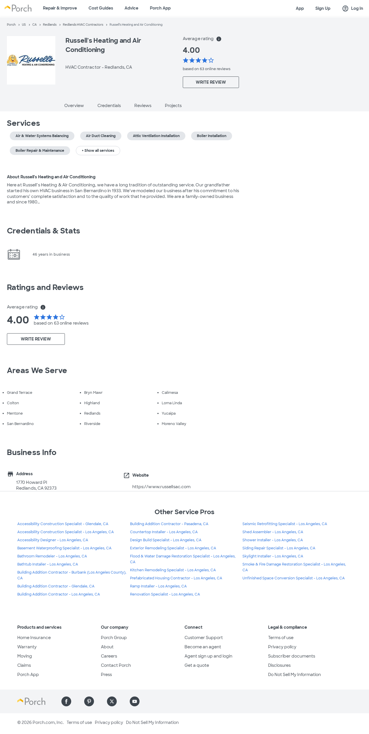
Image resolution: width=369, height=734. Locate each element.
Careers (109, 656)
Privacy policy (282, 646)
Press (106, 674)
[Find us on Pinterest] (89, 701)
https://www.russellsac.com (161, 486)
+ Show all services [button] (98, 150)
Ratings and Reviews (45, 287)
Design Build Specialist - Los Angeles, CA (166, 540)
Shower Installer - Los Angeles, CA (272, 540)
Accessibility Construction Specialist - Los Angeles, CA (65, 532)
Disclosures (279, 665)
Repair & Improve (60, 8)
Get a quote (196, 665)
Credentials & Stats (43, 231)
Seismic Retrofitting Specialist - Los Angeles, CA (284, 524)
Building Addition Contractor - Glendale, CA (56, 586)
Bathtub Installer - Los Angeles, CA (47, 564)
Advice (131, 8)
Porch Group (114, 637)
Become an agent (202, 646)
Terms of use (280, 637)
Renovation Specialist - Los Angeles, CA (165, 594)
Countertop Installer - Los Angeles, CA (164, 532)
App (300, 8)
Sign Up (322, 8)
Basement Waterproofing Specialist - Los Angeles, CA (64, 548)
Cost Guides (101, 8)
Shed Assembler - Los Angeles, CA (272, 532)
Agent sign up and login (208, 656)
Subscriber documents (291, 656)
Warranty (27, 646)
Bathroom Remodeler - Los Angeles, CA (52, 556)
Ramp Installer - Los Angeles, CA (158, 586)
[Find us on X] (112, 701)
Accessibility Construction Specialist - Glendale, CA (62, 524)
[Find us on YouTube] (135, 701)
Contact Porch (116, 665)
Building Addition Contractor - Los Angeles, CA (58, 594)
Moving (24, 656)
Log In (352, 9)
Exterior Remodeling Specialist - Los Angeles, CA (173, 548)
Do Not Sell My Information (294, 674)
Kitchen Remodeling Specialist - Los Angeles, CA (173, 570)
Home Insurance (34, 637)
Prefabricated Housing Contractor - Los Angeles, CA (176, 578)
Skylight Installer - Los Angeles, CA (272, 556)
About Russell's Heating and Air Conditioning (51, 176)
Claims (24, 665)
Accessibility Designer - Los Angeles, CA (52, 540)
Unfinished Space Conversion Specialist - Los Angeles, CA (293, 578)
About (107, 646)
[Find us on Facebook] (66, 701)
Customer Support (203, 637)
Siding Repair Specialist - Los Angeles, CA (278, 548)
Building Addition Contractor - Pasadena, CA (169, 524)
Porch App (160, 8)
